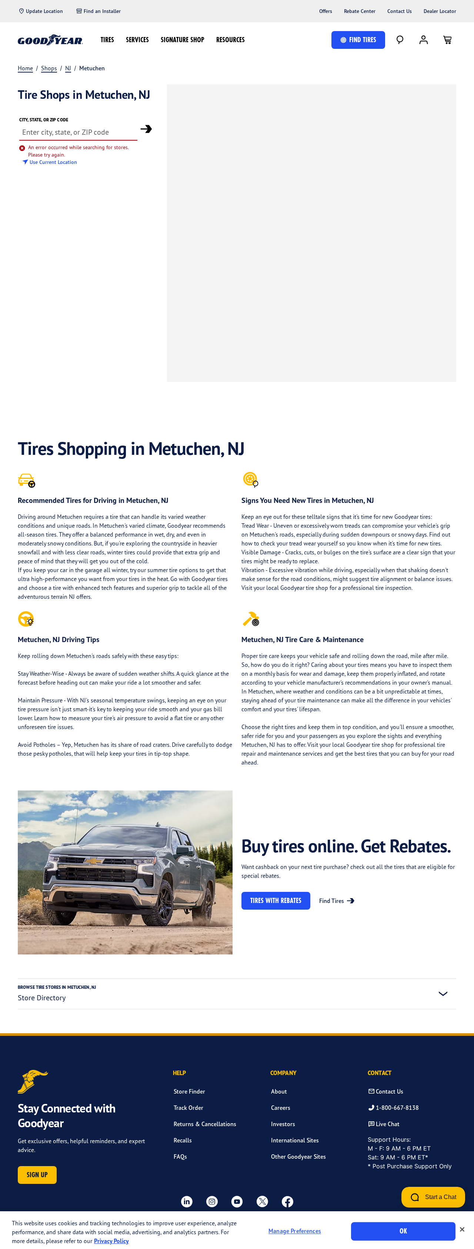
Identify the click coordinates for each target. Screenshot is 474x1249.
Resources (230, 40)
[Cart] (447, 40)
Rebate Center (359, 11)
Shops (49, 68)
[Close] (462, 1229)
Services (137, 40)
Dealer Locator (440, 11)
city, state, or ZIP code (43, 119)
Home (25, 68)
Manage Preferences (294, 1231)
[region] (237, 1230)
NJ (68, 68)
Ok (403, 1231)
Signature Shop (182, 40)
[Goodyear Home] (50, 40)
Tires (107, 40)
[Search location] (146, 129)
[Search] (400, 40)
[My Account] (424, 40)
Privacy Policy (111, 1241)
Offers (325, 11)
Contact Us (399, 11)
